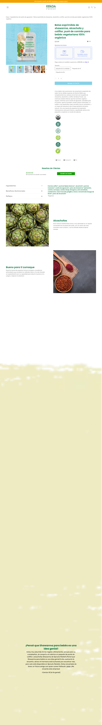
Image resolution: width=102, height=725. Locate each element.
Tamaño (57, 65)
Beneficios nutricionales (15, 191)
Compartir (68, 160)
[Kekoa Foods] (51, 7)
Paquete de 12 (76, 68)
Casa (7, 17)
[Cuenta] (89, 7)
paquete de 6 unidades (63, 68)
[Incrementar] (61, 78)
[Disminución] (56, 78)
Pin (76, 160)
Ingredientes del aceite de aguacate (21, 17)
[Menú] (7, 7)
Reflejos (9, 196)
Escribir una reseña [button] (66, 173)
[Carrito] (95, 7)
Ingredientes (11, 186)
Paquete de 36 (60, 72)
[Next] (46, 69)
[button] (92, 7)
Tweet (59, 160)
